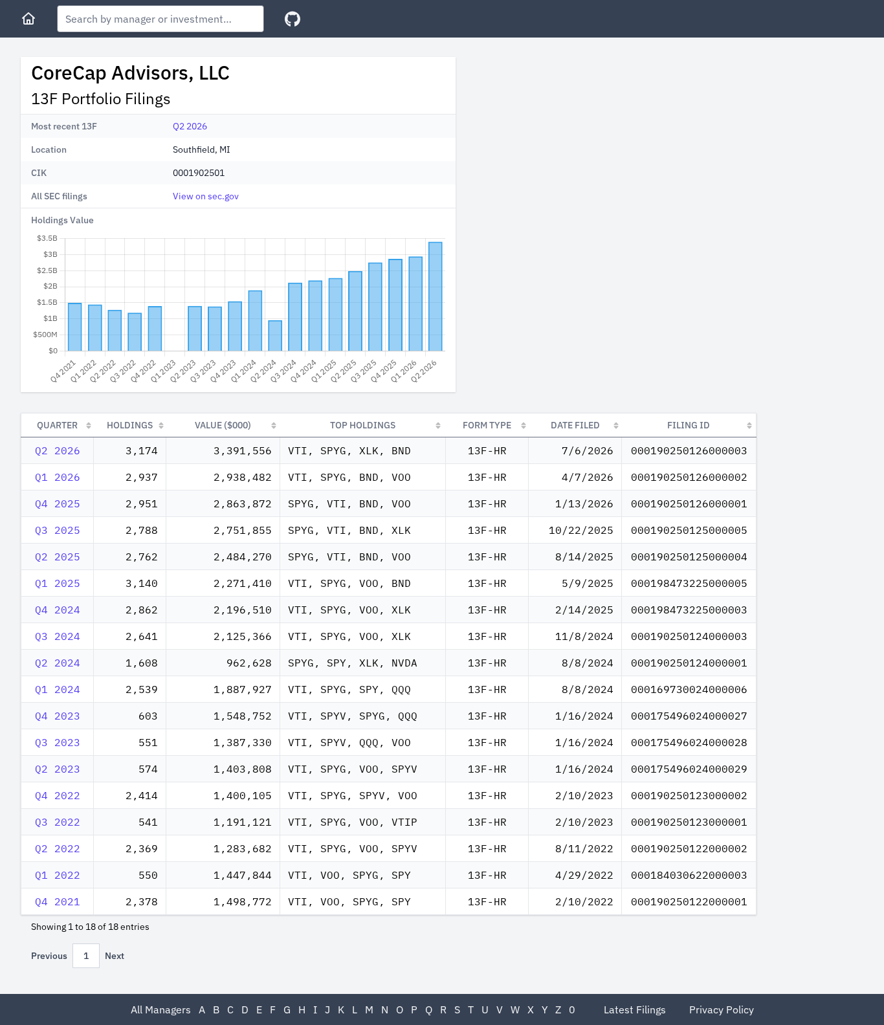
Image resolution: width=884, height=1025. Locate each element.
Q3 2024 (57, 636)
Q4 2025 (57, 503)
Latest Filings (635, 1009)
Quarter (57, 425)
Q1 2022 (57, 874)
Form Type (487, 425)
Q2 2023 (57, 768)
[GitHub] (292, 19)
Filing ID (688, 425)
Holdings (130, 425)
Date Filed (575, 425)
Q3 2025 (57, 530)
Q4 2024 (57, 609)
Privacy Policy (721, 1009)
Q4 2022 (57, 795)
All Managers (161, 1009)
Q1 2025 (57, 583)
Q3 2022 (57, 821)
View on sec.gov (206, 196)
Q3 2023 (57, 742)
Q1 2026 (57, 476)
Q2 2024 (57, 662)
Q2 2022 (57, 848)
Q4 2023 (57, 715)
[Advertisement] (574, 147)
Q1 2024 (57, 689)
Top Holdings (362, 425)
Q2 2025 (57, 556)
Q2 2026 (190, 126)
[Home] (28, 19)
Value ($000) (223, 425)
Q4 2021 (57, 901)
